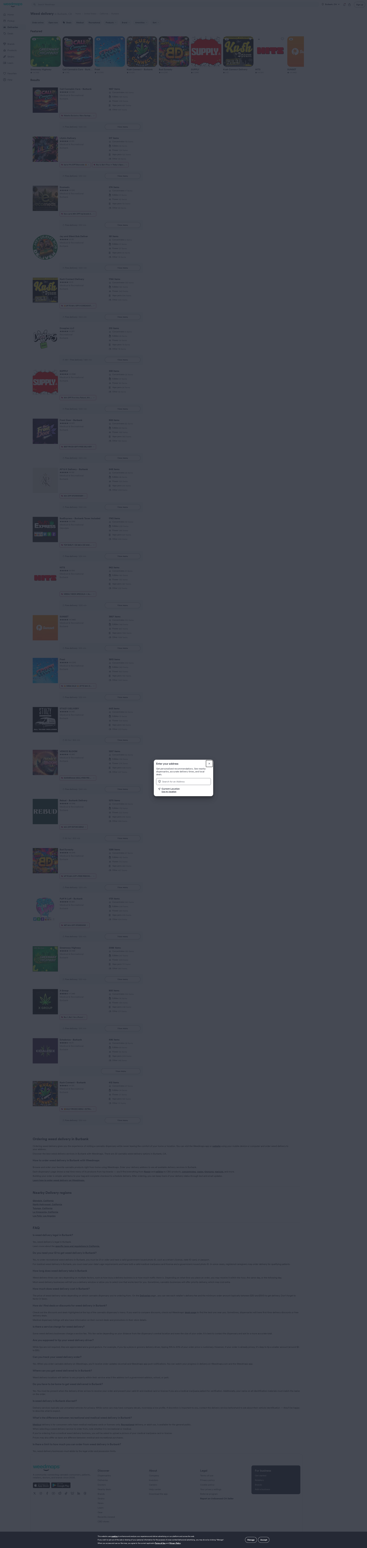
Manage (251, 1540)
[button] (184, 790)
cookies (114, 1536)
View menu (122, 127)
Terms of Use (160, 1543)
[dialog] (183, 1540)
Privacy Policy (175, 1543)
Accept (263, 1540)
